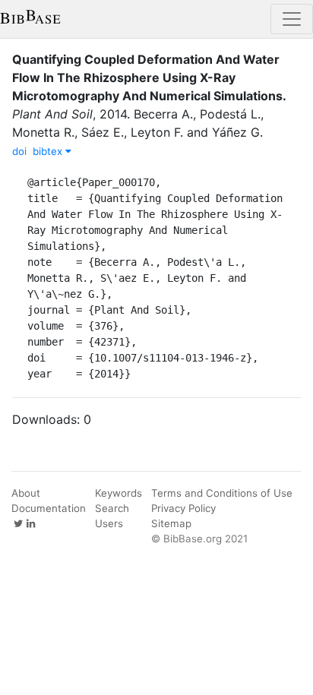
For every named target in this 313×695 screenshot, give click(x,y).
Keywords (118, 493)
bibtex (49, 151)
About (25, 493)
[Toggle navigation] (291, 19)
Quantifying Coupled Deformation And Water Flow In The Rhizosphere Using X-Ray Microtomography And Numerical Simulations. (149, 77)
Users (109, 523)
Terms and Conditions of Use (221, 493)
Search (112, 508)
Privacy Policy (183, 508)
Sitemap (171, 523)
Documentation (48, 508)
